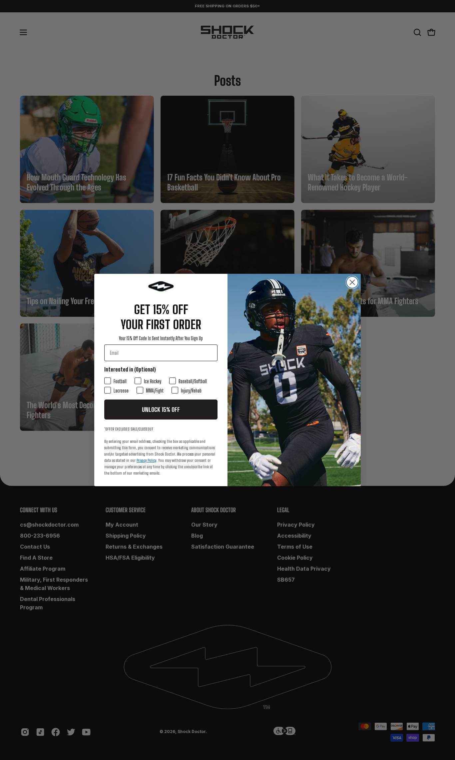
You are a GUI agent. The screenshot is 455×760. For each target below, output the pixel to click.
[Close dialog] (352, 282)
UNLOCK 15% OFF (161, 409)
